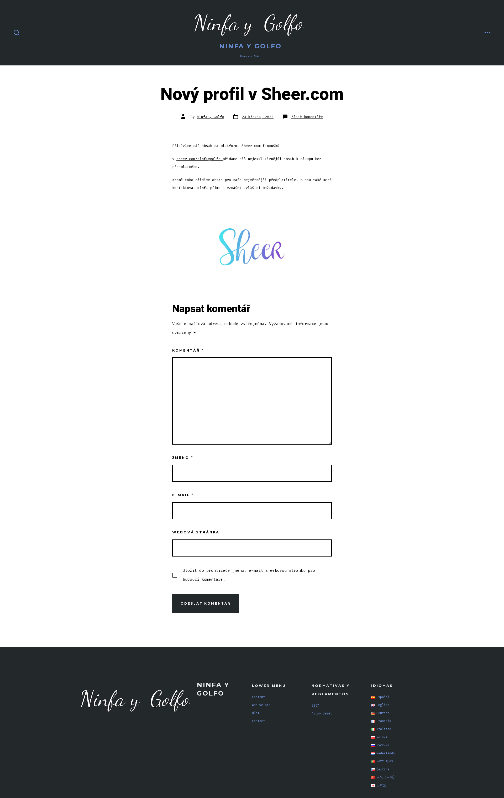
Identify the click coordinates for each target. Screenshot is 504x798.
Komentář (188, 350)
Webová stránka (195, 532)
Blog (255, 713)
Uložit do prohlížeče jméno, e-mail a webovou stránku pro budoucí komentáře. (249, 575)
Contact (258, 721)
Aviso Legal (322, 713)
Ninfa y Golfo (210, 117)
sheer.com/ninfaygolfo (199, 159)
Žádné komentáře (307, 117)
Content (258, 697)
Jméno (182, 458)
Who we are (261, 705)
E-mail (183, 495)
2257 (315, 705)
